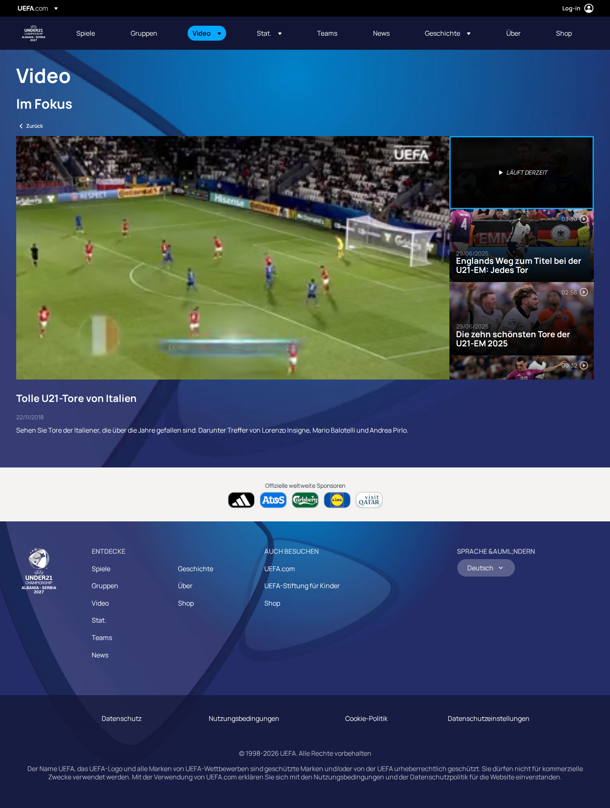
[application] (232, 258)
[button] (207, 33)
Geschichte (195, 568)
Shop (186, 603)
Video (100, 603)
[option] (521, 172)
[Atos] (273, 500)
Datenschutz (122, 718)
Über (185, 585)
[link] (85, 33)
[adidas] (241, 500)
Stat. (99, 620)
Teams (102, 637)
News (100, 655)
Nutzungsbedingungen (244, 718)
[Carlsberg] (305, 500)
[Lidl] (337, 500)
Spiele (101, 568)
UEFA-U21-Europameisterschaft (33, 33)
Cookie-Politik (366, 718)
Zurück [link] (34, 125)
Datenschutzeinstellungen (488, 718)
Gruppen (105, 585)
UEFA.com (279, 568)
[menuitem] (93, 33)
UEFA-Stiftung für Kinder (302, 585)
